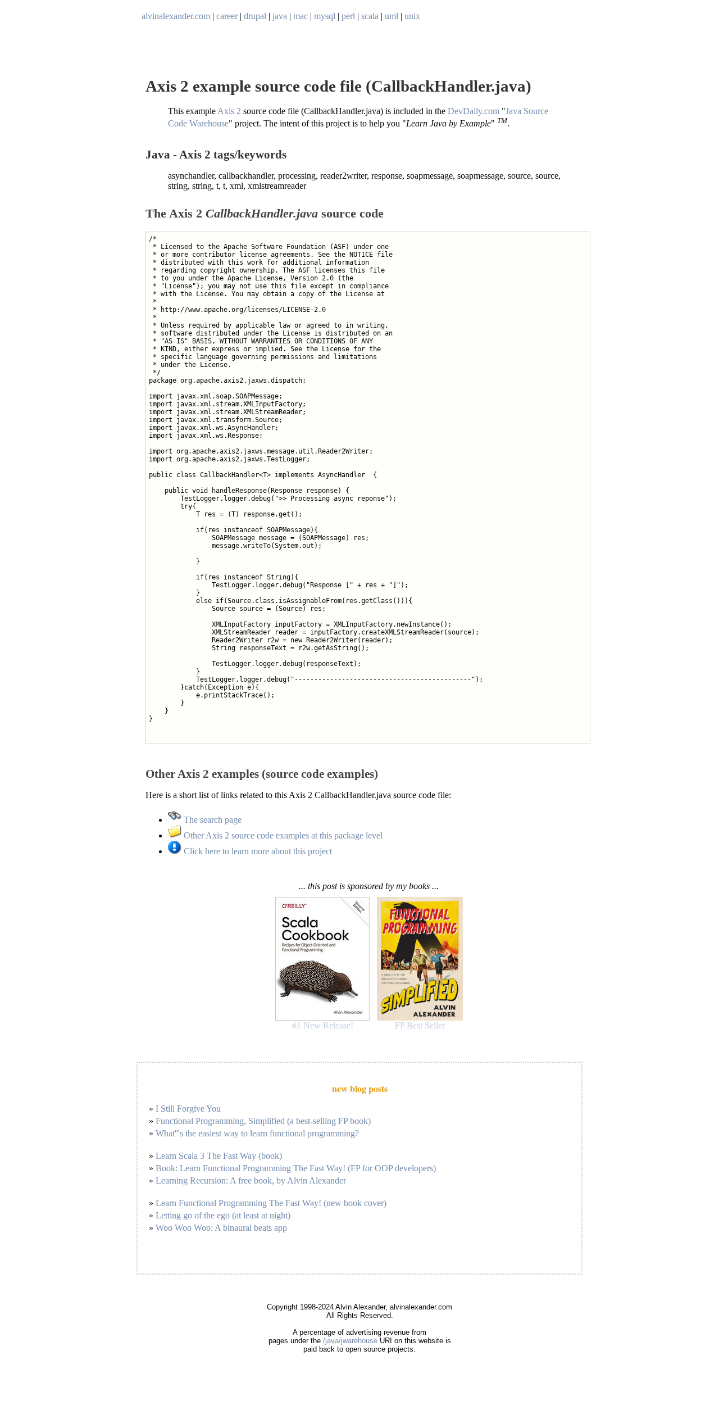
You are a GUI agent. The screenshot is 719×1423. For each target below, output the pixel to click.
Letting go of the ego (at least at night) (223, 1215)
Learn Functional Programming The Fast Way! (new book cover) (271, 1203)
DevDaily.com (473, 111)
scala (370, 16)
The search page (211, 819)
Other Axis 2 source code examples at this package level (282, 835)
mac (300, 16)
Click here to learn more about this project (256, 851)
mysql (324, 16)
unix (412, 16)
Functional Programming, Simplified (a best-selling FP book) (263, 1121)
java (279, 16)
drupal (255, 16)
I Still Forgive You (188, 1108)
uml (391, 16)
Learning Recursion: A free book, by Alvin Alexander (251, 1180)
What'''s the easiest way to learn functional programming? (257, 1133)
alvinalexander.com (176, 16)
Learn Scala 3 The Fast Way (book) (219, 1156)
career (227, 16)
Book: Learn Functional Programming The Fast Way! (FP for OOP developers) (296, 1168)
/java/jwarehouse (350, 1340)
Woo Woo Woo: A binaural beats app (221, 1227)
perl (348, 16)
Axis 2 (229, 111)
